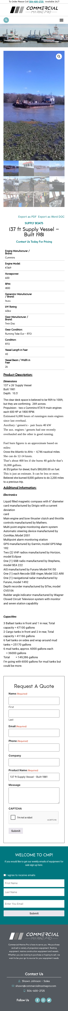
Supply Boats (34, 223)
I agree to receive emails (21, 875)
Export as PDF (26, 216)
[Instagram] (43, 1000)
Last (11, 719)
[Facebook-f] (37, 1000)
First (11, 706)
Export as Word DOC (51, 216)
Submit (15, 831)
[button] (61, 20)
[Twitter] (49, 1000)
